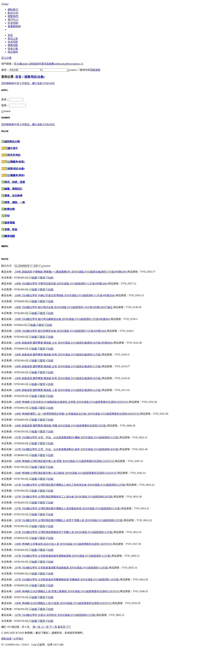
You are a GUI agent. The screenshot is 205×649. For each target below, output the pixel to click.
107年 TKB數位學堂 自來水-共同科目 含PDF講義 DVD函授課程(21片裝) (55, 615)
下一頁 (53, 626)
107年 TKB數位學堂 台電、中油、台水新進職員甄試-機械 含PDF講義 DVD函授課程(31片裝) (66, 437)
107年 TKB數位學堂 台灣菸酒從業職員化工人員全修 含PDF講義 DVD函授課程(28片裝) (64, 496)
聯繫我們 (13, 16)
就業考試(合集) (34, 76)
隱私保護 (6, 638)
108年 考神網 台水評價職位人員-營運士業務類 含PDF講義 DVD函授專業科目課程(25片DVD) (67, 591)
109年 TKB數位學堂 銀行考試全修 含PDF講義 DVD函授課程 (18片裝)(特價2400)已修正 (63, 307)
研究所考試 (14, 155)
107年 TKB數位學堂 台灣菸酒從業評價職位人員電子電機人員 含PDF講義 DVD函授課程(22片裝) (69, 520)
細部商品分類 (12, 141)
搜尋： (5, 69)
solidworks (59, 63)
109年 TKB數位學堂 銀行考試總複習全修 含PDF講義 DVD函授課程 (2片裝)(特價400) (62, 319)
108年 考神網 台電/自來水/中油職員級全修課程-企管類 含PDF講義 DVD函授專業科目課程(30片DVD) (71, 402)
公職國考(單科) (16, 175)
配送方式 (13, 13)
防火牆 (18, 63)
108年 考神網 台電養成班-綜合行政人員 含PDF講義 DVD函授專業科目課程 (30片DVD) (63, 544)
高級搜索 (95, 69)
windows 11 (77, 63)
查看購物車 (14, 26)
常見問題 (13, 23)
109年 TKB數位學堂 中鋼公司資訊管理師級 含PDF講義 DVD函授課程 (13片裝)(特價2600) (65, 295)
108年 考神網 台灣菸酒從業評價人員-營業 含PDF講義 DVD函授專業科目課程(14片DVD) (64, 461)
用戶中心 (13, 19)
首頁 (10, 35)
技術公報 (13, 48)
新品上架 (13, 38)
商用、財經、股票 (14, 182)
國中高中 (13, 148)
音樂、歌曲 (10, 229)
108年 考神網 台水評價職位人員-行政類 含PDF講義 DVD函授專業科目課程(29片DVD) (63, 603)
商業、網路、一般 (14, 202)
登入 (3, 57)
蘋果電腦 (9, 222)
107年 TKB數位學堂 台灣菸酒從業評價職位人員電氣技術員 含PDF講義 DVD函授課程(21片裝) (67, 508)
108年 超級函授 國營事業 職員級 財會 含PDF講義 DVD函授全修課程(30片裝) (58, 378)
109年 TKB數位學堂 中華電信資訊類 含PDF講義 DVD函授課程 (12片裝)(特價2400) (61, 283)
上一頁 (45, 626)
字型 (7, 215)
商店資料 (13, 52)
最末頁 (61, 626)
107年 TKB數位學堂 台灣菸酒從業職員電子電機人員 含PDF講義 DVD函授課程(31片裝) (64, 532)
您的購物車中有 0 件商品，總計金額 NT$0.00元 (28, 83)
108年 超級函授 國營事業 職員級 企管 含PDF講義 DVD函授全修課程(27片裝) (58, 366)
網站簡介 (13, 9)
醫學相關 (9, 236)
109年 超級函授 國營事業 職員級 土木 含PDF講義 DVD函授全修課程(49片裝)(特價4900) (64, 342)
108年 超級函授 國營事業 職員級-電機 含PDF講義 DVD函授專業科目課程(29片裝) (60, 425)
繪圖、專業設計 (13, 188)
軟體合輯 (9, 209)
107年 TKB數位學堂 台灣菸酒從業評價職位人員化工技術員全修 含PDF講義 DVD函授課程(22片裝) (70, 484)
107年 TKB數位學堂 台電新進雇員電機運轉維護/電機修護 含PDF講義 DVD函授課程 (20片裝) (67, 579)
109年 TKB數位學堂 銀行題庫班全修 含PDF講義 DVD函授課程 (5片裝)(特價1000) (60, 331)
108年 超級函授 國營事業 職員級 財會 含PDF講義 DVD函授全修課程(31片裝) (58, 354)
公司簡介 (18, 638)
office (68, 63)
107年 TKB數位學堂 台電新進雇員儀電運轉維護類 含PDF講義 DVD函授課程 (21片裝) (63, 555)
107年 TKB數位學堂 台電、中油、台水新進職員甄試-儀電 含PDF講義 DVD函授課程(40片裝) (66, 449)
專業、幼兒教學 (13, 195)
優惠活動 (13, 45)
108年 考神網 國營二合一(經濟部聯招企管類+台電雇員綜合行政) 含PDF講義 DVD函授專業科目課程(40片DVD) (77, 413)
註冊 (9, 57)
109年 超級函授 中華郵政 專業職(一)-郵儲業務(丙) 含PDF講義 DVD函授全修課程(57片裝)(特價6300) (70, 271)
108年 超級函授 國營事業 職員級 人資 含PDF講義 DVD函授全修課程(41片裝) (58, 390)
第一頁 (36, 626)
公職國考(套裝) (16, 161)
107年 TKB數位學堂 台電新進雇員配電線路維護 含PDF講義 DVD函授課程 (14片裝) (61, 567)
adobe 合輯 (28, 63)
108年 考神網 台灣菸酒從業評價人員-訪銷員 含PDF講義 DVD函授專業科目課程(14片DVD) (65, 473)
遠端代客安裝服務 (44, 63)
